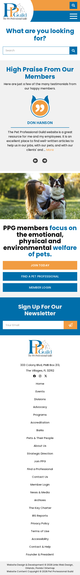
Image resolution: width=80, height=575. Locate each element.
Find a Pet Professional (40, 276)
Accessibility (40, 539)
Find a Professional (40, 469)
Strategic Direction (40, 453)
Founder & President (40, 554)
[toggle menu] (73, 16)
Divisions (40, 399)
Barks (40, 430)
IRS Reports (40, 516)
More (50, 150)
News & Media (40, 492)
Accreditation (40, 422)
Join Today (40, 265)
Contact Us (40, 477)
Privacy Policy (40, 523)
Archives (40, 500)
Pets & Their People (40, 438)
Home (40, 384)
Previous (35, 160)
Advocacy (40, 407)
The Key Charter (40, 508)
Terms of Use (40, 531)
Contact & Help (40, 547)
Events (40, 391)
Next (44, 160)
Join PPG (40, 461)
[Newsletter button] (70, 325)
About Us (40, 446)
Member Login (40, 287)
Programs (40, 415)
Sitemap (50, 568)
